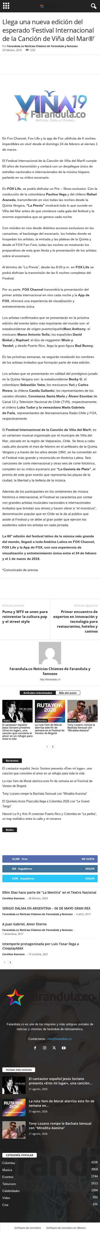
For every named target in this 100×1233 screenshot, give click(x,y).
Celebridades (11, 1191)
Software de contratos (27, 1228)
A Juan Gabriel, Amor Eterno (24, 924)
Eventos (7, 1177)
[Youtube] (64, 1048)
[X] (55, 1048)
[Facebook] (7, 67)
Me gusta (88, 859)
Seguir (89, 868)
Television (9, 1184)
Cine (5, 1205)
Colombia (41, 720)
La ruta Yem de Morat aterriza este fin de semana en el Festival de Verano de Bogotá (49, 729)
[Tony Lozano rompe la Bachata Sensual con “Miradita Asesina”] (82, 711)
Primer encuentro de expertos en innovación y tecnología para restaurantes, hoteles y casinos (75, 621)
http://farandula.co (50, 679)
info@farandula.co (59, 1039)
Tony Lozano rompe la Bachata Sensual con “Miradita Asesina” (81, 727)
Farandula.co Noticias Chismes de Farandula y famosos (42, 46)
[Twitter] (17, 67)
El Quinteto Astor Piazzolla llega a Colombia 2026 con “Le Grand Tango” (45, 804)
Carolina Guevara (13, 898)
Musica (73, 720)
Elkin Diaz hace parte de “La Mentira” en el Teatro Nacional (49, 892)
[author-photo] (50, 653)
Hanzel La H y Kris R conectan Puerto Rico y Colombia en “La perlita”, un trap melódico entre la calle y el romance (49, 816)
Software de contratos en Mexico (66, 1228)
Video (6, 720)
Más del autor (68, 693)
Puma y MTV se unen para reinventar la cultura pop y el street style (25, 616)
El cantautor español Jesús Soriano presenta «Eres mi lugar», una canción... (60, 1080)
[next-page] (52, 746)
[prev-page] (47, 746)
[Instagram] (45, 1048)
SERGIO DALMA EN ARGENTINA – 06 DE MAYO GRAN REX (46, 908)
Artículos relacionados (37, 693)
